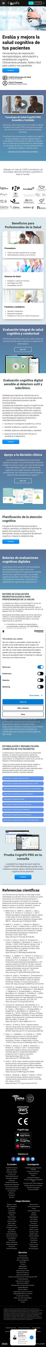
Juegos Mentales (23, 1287)
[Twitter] (18, 1159)
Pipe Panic (12, 1210)
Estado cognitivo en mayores (33, 1185)
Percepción (11, 1195)
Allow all (23, 702)
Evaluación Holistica (33, 1177)
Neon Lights (11, 1223)
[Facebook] (13, 1159)
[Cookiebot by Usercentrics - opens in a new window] (34, 631)
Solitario (11, 1215)
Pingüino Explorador (34, 1210)
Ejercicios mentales (23, 1283)
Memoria (11, 1193)
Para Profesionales (22, 1258)
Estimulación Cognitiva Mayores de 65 (16, 778)
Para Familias (23, 1256)
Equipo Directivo (36, 1328)
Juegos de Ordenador (33, 1171)
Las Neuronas (12, 1174)
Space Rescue (12, 1232)
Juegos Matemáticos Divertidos (22, 1293)
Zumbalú (34, 1215)
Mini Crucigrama (12, 1206)
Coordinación (12, 1191)
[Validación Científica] (23, 212)
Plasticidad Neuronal (11, 1176)
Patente (22, 1264)
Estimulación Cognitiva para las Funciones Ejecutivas (21, 820)
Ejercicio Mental (23, 1289)
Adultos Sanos (33, 1173)
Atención (11, 1197)
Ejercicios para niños (22, 1270)
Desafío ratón (34, 1234)
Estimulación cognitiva (23, 1281)
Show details (34, 695)
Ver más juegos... (34, 1248)
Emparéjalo (11, 1229)
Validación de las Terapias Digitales (33, 1168)
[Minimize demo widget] (35, 1332)
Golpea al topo (33, 1244)
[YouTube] (23, 1159)
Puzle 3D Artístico (11, 1248)
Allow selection (23, 708)
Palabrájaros (34, 1246)
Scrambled (12, 1240)
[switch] (40, 673)
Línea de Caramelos (34, 1206)
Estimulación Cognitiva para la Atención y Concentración (22, 789)
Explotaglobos (33, 1217)
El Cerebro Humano (12, 1168)
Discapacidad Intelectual (11, 1184)
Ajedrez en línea (12, 1204)
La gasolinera (34, 1227)
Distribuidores (23, 1268)
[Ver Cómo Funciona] (23, 104)
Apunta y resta (33, 1232)
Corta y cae (33, 1238)
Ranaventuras (34, 1204)
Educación (23, 1262)
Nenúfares (34, 1242)
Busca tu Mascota (11, 1242)
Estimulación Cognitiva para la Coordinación (18, 794)
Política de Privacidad (24, 1328)
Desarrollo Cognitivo (23, 1272)
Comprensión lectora (22, 1296)
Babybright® (23, 1266)
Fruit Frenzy (11, 1208)
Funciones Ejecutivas (11, 1189)
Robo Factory (12, 1217)
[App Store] (23, 1134)
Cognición (12, 1180)
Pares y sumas (33, 1229)
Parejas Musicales (11, 1244)
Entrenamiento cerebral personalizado (22, 1285)
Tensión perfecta (34, 1236)
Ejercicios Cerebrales (23, 1274)
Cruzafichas (33, 1240)
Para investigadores (23, 1260)
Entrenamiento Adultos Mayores (33, 1183)
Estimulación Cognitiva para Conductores (17, 804)
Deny (23, 714)
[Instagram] (28, 1159)
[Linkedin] (32, 1159)
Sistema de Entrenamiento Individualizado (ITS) (22, 1277)
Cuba (5, 1343)
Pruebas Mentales (22, 1279)
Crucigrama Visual (11, 1227)
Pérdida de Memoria (12, 1182)
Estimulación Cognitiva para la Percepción (17, 815)
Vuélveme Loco (11, 1225)
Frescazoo (34, 1223)
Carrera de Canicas (11, 1236)
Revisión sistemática (33, 1187)
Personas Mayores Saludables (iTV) (33, 1180)
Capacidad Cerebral (12, 1178)
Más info (23, 349)
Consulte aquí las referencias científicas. (23, 152)
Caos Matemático (11, 1234)
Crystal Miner (12, 1213)
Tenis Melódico (11, 1238)
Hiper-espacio (34, 1221)
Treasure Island (11, 1221)
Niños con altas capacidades (22, 1298)
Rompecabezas (33, 1225)
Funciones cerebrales (11, 1186)
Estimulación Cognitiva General (14, 799)
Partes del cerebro (11, 1172)
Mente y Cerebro (12, 1170)
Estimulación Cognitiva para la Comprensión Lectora (21, 783)
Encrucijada (33, 1219)
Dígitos (34, 1213)
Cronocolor (11, 1246)
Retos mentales (22, 1300)
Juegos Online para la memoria (22, 1291)
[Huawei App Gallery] (23, 1146)
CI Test (23, 1302)
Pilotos (33, 1175)
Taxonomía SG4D (33, 1189)
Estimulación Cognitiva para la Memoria (17, 809)
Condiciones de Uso (11, 1328)
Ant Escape (11, 1219)
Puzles (34, 1208)
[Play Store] (23, 1140)
